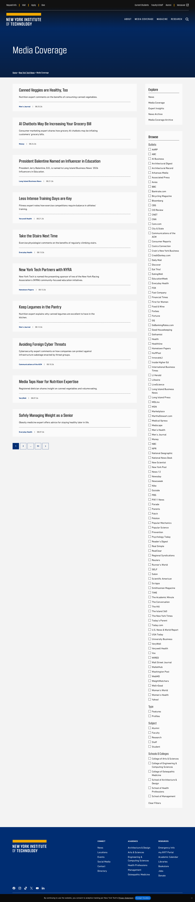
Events (101, 857)
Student (156, 746)
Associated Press (161, 177)
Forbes (155, 311)
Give (43, 5)
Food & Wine (158, 306)
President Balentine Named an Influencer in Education (59, 160)
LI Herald (156, 375)
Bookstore (163, 866)
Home (15, 72)
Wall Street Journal (162, 662)
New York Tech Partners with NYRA (45, 269)
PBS (154, 495)
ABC (154, 154)
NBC (154, 443)
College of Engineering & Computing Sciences (164, 765)
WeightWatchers (160, 681)
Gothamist (157, 334)
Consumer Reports (161, 241)
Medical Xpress (160, 420)
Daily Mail (157, 260)
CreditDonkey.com (161, 255)
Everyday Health (160, 283)
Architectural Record (162, 168)
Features (156, 711)
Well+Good (157, 685)
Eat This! (156, 269)
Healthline (157, 343)
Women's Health (160, 694)
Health (155, 339)
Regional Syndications (163, 555)
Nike (154, 485)
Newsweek (157, 481)
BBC (154, 186)
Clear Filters (154, 803)
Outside (156, 490)
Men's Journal (159, 434)
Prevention (157, 532)
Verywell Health (160, 648)
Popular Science (160, 527)
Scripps (156, 583)
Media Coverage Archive (160, 119)
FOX (154, 287)
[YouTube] (37, 888)
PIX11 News (158, 499)
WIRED (155, 657)
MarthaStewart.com (162, 416)
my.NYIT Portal (166, 852)
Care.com (156, 223)
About (128, 19)
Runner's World (160, 564)
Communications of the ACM (163, 235)
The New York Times (162, 615)
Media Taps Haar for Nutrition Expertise (48, 381)
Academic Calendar (168, 857)
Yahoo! (155, 699)
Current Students (142, 5)
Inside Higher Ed (160, 362)
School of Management (163, 796)
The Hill (156, 606)
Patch (155, 513)
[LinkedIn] (43, 888)
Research (176, 19)
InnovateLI (157, 357)
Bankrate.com (159, 191)
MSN (154, 406)
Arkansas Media (160, 172)
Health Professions (137, 865)
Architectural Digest (162, 163)
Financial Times (160, 297)
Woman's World (160, 690)
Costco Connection (161, 246)
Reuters (156, 560)
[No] (191, 898)
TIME (154, 592)
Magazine (162, 19)
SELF (154, 569)
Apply (33, 5)
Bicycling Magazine (162, 196)
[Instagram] (19, 888)
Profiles (156, 716)
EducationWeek (160, 278)
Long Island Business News (163, 391)
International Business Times (163, 369)
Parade (155, 504)
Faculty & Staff (157, 5)
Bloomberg (157, 200)
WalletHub (157, 667)
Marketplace (158, 411)
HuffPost (156, 353)
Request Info (11, 5)
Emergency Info (166, 847)
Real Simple (158, 546)
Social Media (104, 861)
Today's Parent (159, 620)
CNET (154, 214)
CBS (154, 205)
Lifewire (156, 379)
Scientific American (162, 578)
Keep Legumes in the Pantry (40, 306)
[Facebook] (14, 888)
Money (155, 439)
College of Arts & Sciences (165, 758)
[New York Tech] (23, 19)
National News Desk (162, 457)
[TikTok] (25, 888)
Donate (162, 875)
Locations (102, 852)
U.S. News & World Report (165, 629)
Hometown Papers (161, 348)
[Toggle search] (187, 19)
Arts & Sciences (136, 852)
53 (38, 446)
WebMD (156, 676)
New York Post (159, 467)
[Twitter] (31, 888)
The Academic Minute (163, 597)
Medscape (157, 425)
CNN (154, 219)
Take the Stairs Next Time (38, 235)
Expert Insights (156, 108)
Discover (156, 264)
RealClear (157, 550)
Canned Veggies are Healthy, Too (43, 89)
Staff (154, 742)
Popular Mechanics (162, 522)
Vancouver (181, 5)
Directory (102, 870)
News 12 (156, 471)
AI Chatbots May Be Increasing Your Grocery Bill (55, 123)
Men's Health (158, 429)
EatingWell (157, 274)
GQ (153, 320)
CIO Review (157, 210)
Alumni (168, 5)
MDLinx (156, 402)
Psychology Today (161, 536)
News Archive (155, 114)
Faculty (156, 732)
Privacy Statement (125, 898)
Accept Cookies (143, 898)
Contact (101, 866)
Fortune (156, 315)
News (151, 96)
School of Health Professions (160, 790)
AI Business (158, 158)
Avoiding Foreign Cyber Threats (42, 344)
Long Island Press (161, 397)
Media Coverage (144, 19)
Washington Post (160, 671)
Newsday (156, 476)
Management (134, 869)
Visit (24, 5)
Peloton (156, 518)
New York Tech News (27, 72)
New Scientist (159, 462)
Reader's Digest (160, 541)
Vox (154, 653)
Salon (155, 574)
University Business (162, 639)
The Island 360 (159, 611)
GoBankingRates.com (163, 325)
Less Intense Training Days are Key (45, 198)
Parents (156, 509)
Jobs (160, 870)
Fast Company (159, 292)
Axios (154, 182)
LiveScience (158, 384)
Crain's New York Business (165, 250)
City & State (158, 228)
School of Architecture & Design (164, 781)
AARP (155, 149)
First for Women (160, 301)
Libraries (163, 861)
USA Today (157, 634)
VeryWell (156, 643)
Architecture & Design (139, 847)
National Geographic (162, 453)
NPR (154, 448)
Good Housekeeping (162, 329)
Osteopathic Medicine (139, 874)
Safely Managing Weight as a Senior (46, 415)
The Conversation (161, 601)
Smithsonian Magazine (163, 588)
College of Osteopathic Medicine (163, 773)
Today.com (157, 625)
